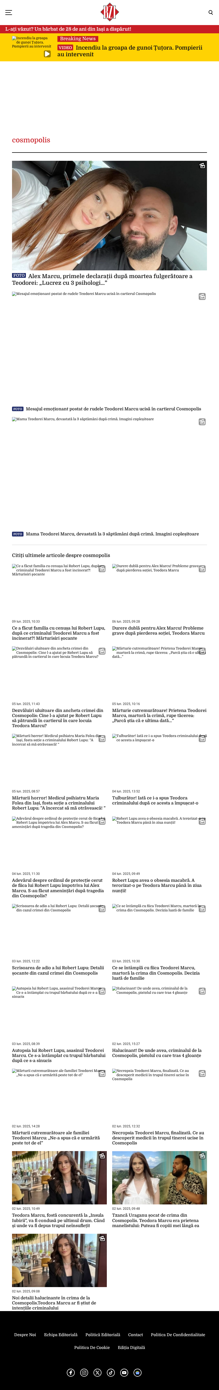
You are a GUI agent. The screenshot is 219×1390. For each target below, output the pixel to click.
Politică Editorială (102, 1334)
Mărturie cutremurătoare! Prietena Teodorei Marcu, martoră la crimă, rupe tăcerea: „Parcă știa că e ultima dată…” (159, 715)
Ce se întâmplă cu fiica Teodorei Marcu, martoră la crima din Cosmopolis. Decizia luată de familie (156, 973)
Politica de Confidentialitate (178, 1334)
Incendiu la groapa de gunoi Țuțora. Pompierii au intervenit (129, 51)
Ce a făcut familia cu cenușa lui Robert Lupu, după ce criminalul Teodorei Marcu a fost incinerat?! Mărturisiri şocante (58, 633)
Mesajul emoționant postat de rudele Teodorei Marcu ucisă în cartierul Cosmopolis (107, 409)
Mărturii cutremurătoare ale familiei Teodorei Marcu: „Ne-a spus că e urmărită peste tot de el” (56, 1138)
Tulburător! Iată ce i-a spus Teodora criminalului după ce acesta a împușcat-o (155, 801)
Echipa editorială (60, 1334)
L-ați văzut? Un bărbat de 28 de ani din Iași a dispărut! (68, 29)
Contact (135, 1334)
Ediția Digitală (131, 1347)
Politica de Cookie (92, 1347)
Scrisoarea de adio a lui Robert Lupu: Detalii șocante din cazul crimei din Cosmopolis (58, 970)
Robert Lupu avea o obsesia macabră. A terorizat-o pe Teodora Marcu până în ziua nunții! (157, 885)
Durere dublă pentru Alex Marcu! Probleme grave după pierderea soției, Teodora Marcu (158, 631)
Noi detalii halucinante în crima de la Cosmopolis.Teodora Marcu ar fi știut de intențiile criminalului (54, 1303)
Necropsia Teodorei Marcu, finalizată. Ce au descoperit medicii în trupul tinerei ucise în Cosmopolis (158, 1138)
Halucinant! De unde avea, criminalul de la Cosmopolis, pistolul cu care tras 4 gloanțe (157, 1053)
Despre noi (25, 1334)
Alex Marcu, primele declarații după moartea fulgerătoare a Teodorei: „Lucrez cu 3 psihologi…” (102, 279)
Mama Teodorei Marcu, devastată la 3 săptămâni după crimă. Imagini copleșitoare (106, 534)
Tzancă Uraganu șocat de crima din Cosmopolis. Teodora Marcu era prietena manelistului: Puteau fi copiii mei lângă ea (155, 1220)
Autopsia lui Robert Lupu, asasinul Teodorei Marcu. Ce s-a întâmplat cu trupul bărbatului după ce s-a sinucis (58, 1055)
